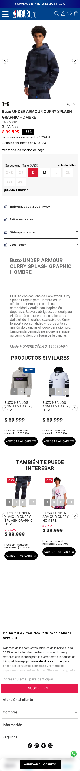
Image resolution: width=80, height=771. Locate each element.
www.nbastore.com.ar (46, 661)
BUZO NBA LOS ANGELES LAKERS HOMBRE (18, 406)
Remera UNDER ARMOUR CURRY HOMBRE (55, 516)
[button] (56, 14)
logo (24, 14)
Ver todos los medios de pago (23, 150)
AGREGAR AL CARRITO (21, 441)
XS (9, 502)
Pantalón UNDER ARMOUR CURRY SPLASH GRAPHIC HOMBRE (18, 516)
